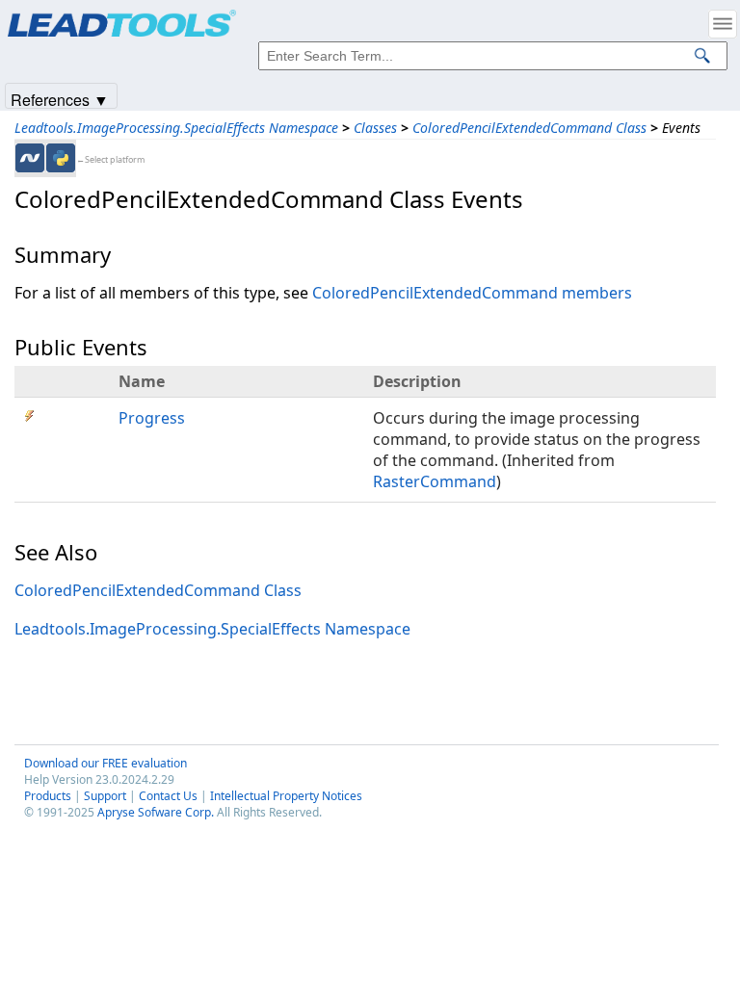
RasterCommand (434, 481)
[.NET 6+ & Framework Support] (29, 157)
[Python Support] (60, 157)
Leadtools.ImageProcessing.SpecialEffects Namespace (176, 127)
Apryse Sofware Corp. (155, 812)
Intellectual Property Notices (286, 796)
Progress (152, 417)
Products (47, 796)
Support (105, 796)
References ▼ (60, 99)
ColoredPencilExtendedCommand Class (529, 127)
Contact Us (168, 796)
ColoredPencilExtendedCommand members (472, 292)
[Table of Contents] (722, 24)
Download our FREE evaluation (105, 763)
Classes (375, 127)
